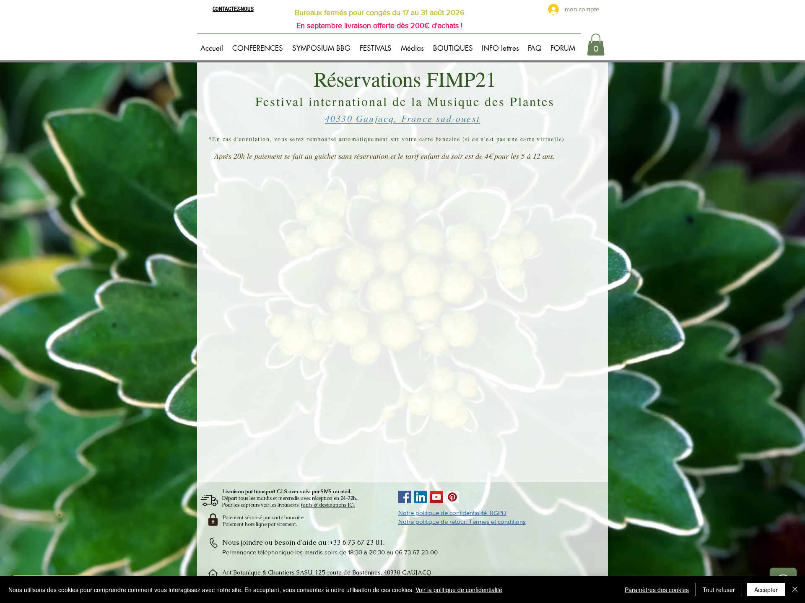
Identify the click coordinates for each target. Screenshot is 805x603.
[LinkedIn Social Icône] (420, 497)
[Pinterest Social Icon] (452, 497)
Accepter (766, 589)
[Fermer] (795, 589)
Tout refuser (719, 589)
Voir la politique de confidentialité (458, 589)
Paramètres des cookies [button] (657, 589)
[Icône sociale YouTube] (436, 497)
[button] (259, 44)
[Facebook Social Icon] (404, 497)
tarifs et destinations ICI (328, 505)
